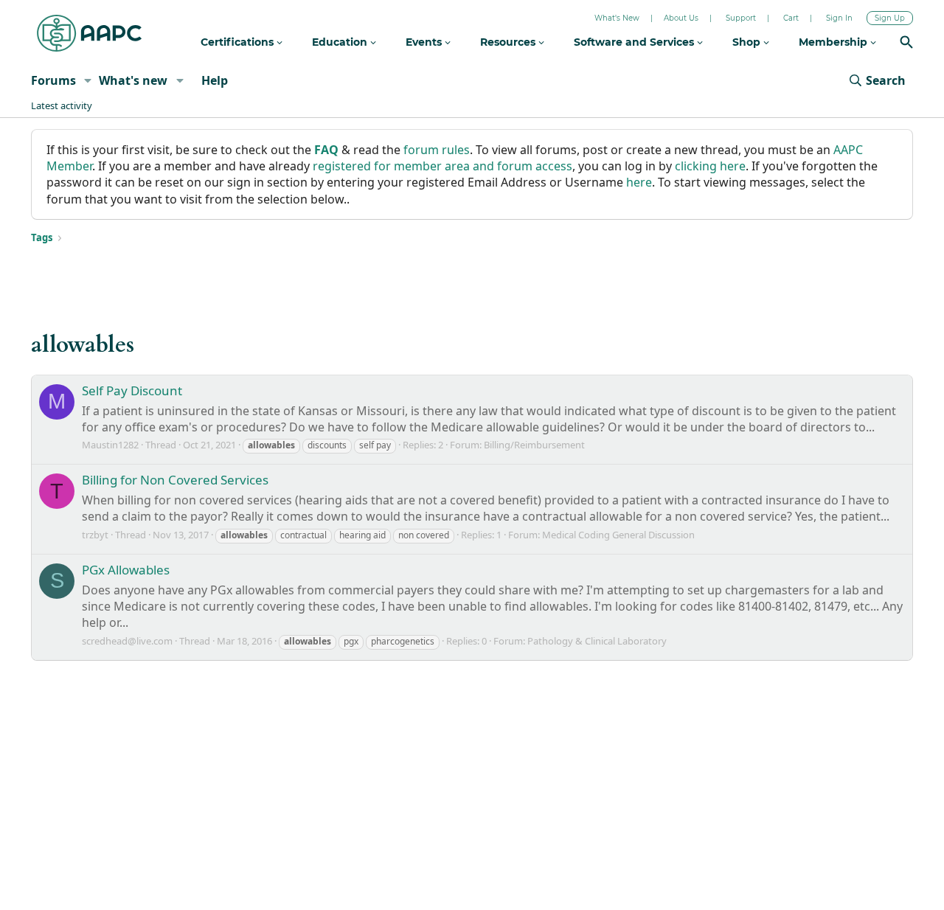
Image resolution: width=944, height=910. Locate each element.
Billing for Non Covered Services (175, 479)
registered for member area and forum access (442, 166)
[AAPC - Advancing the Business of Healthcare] (89, 33)
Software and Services (635, 42)
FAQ (326, 150)
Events (425, 42)
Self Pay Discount (132, 390)
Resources (509, 42)
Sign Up (890, 18)
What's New (616, 18)
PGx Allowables (126, 569)
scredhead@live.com (127, 640)
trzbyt (95, 534)
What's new (133, 80)
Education (341, 42)
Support (741, 18)
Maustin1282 (110, 444)
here (639, 182)
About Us (681, 18)
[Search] (906, 43)
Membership (834, 42)
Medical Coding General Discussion (618, 534)
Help (214, 80)
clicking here (710, 166)
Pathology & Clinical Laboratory (597, 640)
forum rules (436, 150)
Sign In (839, 18)
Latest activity (61, 105)
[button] (88, 80)
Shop (747, 42)
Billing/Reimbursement (534, 444)
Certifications (239, 42)
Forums (53, 80)
